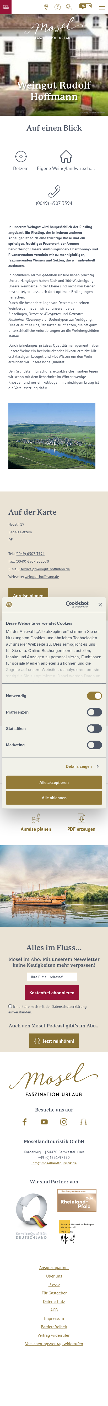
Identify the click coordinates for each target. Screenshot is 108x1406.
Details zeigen (79, 766)
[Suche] (69, 7)
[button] (6, 7)
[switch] (94, 712)
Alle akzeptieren (54, 782)
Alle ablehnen (54, 798)
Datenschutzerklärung (69, 1006)
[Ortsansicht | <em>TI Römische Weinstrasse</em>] (51, 436)
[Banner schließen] (100, 604)
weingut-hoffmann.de (42, 576)
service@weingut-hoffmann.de (45, 569)
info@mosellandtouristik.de (54, 1163)
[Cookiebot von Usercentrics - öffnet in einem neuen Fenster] (67, 604)
